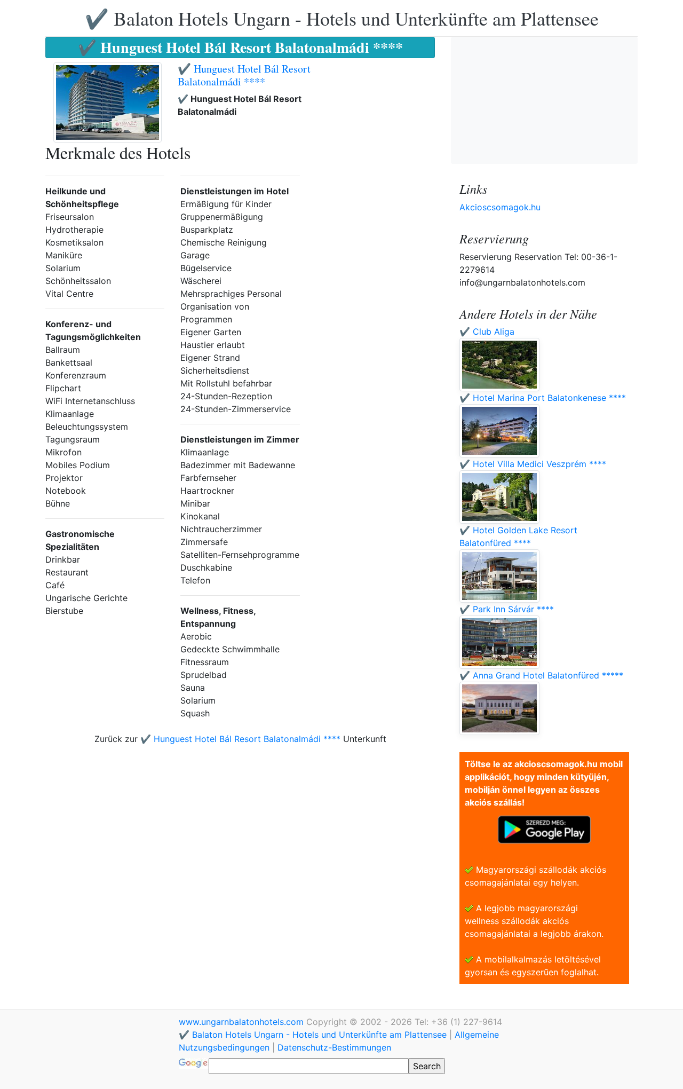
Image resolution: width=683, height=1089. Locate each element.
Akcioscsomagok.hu (500, 207)
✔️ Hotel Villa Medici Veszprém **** (532, 464)
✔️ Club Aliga (486, 331)
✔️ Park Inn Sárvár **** (506, 609)
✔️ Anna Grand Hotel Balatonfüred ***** (541, 675)
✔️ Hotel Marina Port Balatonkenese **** (542, 397)
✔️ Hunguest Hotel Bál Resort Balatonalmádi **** (244, 75)
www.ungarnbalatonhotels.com (242, 1021)
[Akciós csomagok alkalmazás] (544, 828)
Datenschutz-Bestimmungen (334, 1047)
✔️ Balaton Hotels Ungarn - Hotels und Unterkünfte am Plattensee (342, 18)
